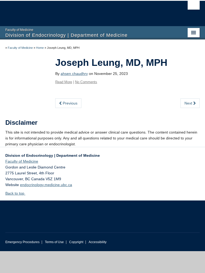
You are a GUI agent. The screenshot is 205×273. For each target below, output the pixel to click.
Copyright (76, 242)
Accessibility (98, 242)
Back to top (15, 193)
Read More (63, 82)
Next (188, 103)
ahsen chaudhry (74, 73)
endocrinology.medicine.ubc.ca (46, 185)
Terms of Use (54, 242)
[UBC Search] (194, 7)
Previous (69, 103)
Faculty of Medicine (20, 47)
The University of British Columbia (88, 11)
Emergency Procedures (22, 242)
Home (40, 47)
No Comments (86, 82)
